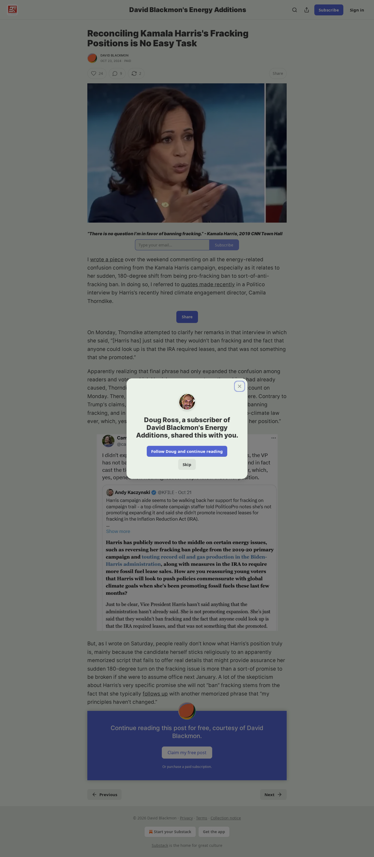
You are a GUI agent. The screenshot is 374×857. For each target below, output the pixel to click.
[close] (239, 386)
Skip (187, 464)
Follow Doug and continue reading (187, 451)
